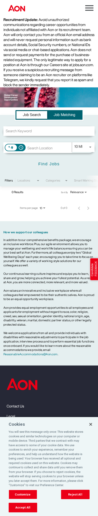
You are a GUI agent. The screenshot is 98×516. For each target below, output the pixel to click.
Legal (11, 416)
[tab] (32, 115)
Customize (23, 494)
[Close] (91, 424)
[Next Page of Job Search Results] (88, 208)
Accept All (22, 507)
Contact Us (15, 406)
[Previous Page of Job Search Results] (79, 208)
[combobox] (49, 131)
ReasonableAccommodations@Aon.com (30, 354)
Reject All (75, 494)
